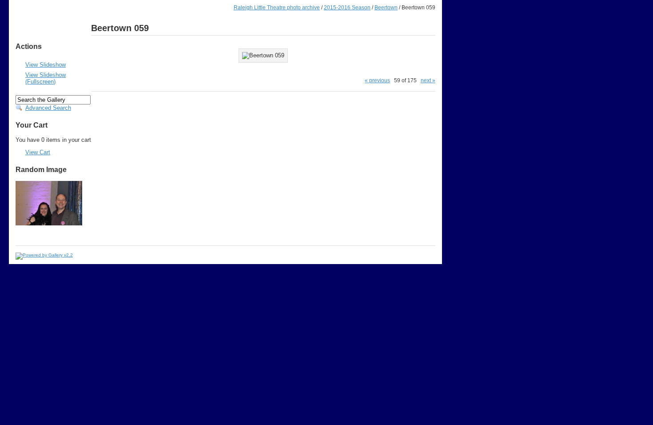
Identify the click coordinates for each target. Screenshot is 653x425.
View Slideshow (45, 64)
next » (428, 80)
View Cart (37, 152)
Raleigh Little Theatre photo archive (277, 7)
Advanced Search (48, 107)
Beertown (386, 7)
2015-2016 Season (347, 7)
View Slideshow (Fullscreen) (45, 78)
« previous (377, 80)
